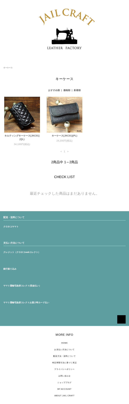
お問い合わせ (64, 376)
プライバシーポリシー (64, 369)
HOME (64, 343)
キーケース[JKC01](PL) (64, 135)
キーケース (8, 68)
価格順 (66, 90)
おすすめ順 (54, 90)
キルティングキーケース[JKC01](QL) (22, 137)
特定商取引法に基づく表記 (64, 363)
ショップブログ (64, 382)
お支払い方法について (64, 349)
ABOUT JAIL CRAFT (64, 396)
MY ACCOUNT (64, 389)
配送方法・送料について (64, 356)
